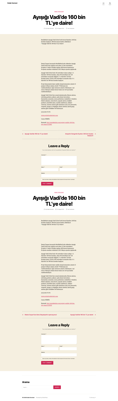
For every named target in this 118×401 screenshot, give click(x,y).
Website (43, 173)
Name (43, 167)
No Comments (71, 28)
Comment (43, 155)
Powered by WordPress (42, 397)
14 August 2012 (60, 28)
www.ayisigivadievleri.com (49, 115)
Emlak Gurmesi (12, 3)
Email (61, 167)
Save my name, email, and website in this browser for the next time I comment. (58, 179)
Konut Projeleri (58, 11)
